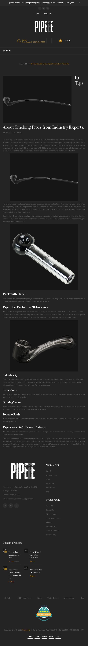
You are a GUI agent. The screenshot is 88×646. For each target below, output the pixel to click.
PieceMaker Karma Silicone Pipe (14, 555)
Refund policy (51, 535)
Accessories (50, 488)
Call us (24, 40)
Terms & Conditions (53, 518)
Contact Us (50, 510)
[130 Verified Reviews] (44, 622)
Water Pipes (50, 484)
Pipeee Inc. (26, 630)
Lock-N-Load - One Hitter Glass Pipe (35, 555)
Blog (27, 64)
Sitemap (49, 522)
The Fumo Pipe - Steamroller (36, 571)
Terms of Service (52, 531)
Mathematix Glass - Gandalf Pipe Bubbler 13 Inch (14, 574)
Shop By (49, 471)
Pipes (48, 479)
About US (49, 506)
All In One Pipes (51, 475)
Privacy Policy (51, 514)
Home (21, 64)
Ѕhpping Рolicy (51, 527)
